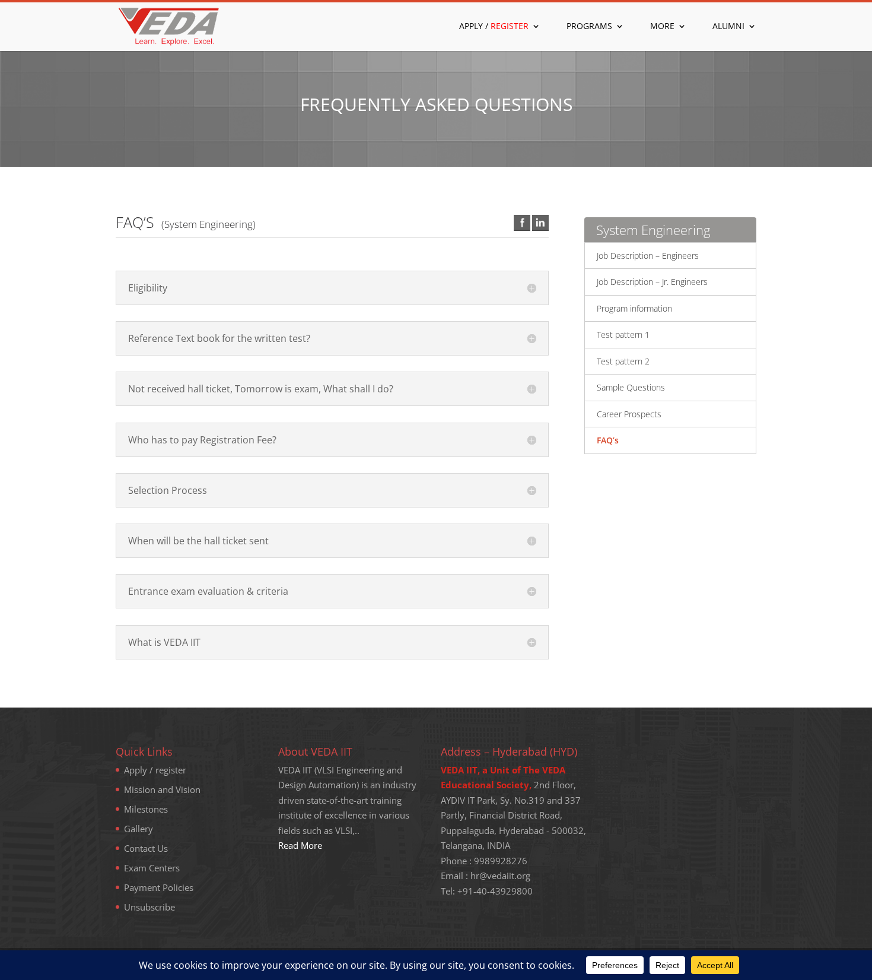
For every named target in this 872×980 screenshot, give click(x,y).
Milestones (146, 809)
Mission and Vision (162, 789)
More (662, 26)
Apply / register (155, 770)
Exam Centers (152, 868)
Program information (634, 308)
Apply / (494, 26)
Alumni (728, 26)
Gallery (138, 829)
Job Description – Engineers (648, 255)
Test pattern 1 (623, 334)
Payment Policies (158, 887)
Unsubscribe (149, 907)
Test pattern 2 (623, 361)
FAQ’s (608, 440)
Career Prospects (629, 414)
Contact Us (146, 848)
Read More (300, 845)
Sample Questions (631, 387)
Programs (589, 26)
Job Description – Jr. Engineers (652, 281)
